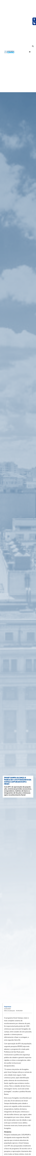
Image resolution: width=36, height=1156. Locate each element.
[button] (25, 51)
